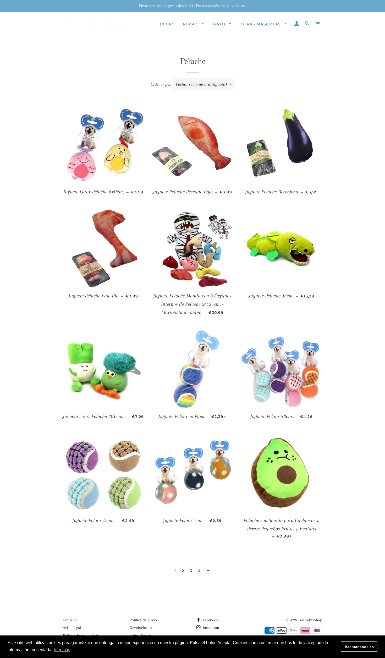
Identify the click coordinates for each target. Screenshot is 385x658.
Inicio (167, 24)
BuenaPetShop (310, 620)
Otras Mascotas (261, 24)
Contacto (70, 620)
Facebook (210, 620)
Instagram (210, 627)
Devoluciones (141, 627)
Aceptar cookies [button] (359, 647)
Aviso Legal (72, 627)
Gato (220, 24)
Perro (191, 24)
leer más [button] (62, 650)
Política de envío (143, 620)
